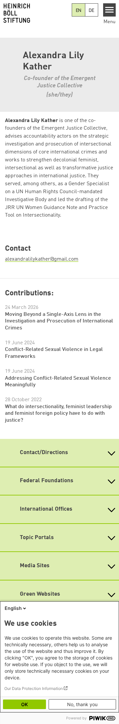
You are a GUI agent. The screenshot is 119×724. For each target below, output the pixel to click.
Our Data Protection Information (33, 688)
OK (24, 704)
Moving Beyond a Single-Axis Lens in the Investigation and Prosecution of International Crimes (59, 321)
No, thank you (82, 704)
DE (91, 10)
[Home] (35, 13)
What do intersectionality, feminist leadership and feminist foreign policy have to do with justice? (58, 413)
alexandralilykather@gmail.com (41, 259)
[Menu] (109, 10)
